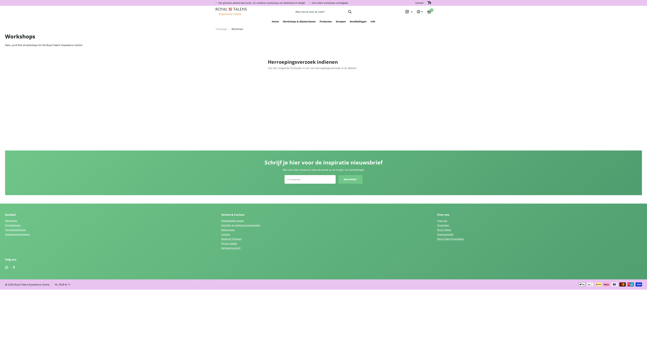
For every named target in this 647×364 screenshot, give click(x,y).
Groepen (341, 21)
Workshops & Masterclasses (299, 21)
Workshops (11, 220)
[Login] (420, 12)
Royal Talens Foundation (450, 238)
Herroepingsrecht (230, 248)
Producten (326, 21)
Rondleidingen (358, 21)
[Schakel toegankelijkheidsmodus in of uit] (429, 3)
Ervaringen (443, 225)
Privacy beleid (229, 243)
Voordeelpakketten (15, 229)
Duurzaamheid (445, 234)
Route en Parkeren (231, 238)
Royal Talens (444, 229)
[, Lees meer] (409, 12)
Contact (419, 3)
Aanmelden (350, 179)
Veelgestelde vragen (232, 220)
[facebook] (14, 267)
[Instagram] (6, 267)
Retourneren (228, 229)
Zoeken (350, 12)
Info (373, 21)
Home (275, 21)
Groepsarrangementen (17, 234)
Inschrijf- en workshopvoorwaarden (240, 225)
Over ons (442, 220)
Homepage (221, 29)
